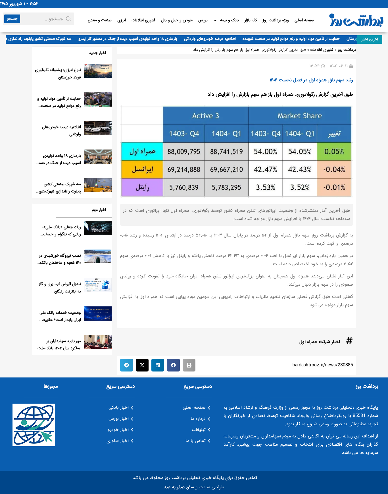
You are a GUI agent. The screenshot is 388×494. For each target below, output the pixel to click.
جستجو (12, 18)
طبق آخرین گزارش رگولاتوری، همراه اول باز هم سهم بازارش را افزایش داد (280, 94)
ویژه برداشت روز (276, 20)
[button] (189, 365)
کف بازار (251, 20)
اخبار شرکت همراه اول (319, 341)
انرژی (121, 20)
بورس (203, 20)
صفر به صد (174, 487)
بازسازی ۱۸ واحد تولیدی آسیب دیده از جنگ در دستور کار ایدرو (133, 39)
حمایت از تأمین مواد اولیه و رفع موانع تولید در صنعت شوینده (296, 39)
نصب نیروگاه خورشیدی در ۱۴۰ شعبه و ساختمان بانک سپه (60, 262)
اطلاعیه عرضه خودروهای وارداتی (215, 39)
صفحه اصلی (304, 20)
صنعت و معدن (100, 20)
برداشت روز (347, 50)
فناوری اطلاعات (143, 20)
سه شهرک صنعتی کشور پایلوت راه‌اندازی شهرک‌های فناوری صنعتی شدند (60, 191)
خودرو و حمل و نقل (177, 20)
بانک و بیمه (229, 20)
